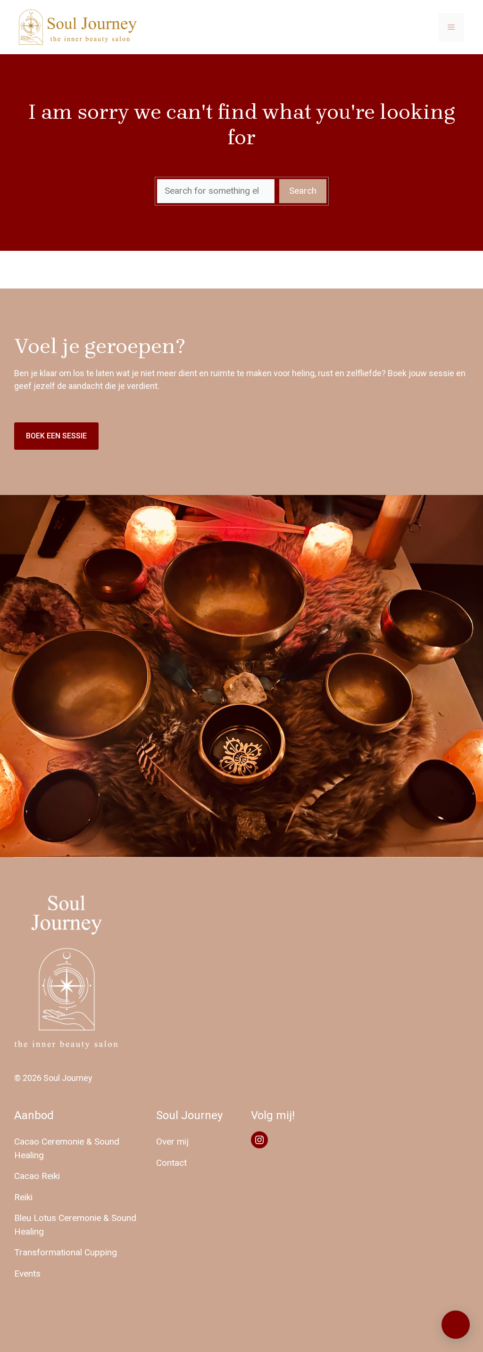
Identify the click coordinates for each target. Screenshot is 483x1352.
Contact (171, 1162)
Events (27, 1273)
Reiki (23, 1197)
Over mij (172, 1141)
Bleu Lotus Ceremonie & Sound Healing (75, 1224)
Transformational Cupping (65, 1252)
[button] (455, 1325)
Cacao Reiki (37, 1176)
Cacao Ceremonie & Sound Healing (66, 1148)
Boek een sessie (56, 435)
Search (302, 190)
